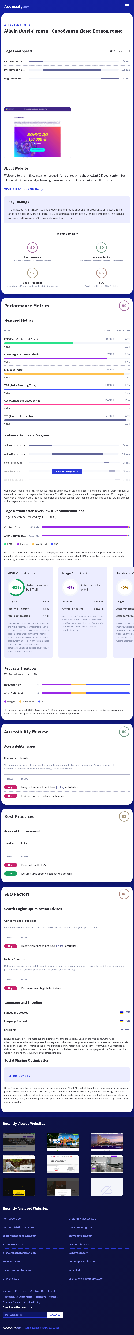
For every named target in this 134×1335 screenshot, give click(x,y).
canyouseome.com (80, 1235)
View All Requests (67, 471)
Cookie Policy (32, 1302)
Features (20, 1291)
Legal (51, 1291)
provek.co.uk (11, 1278)
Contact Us (37, 1291)
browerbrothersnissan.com (20, 1253)
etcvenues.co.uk (13, 1244)
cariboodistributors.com (18, 1227)
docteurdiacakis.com (82, 1244)
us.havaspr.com (78, 1253)
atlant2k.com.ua (17, 25)
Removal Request (47, 1296)
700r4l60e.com (12, 1261)
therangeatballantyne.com (19, 1235)
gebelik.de (75, 1270)
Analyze (55, 1314)
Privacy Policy (11, 1302)
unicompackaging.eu (82, 1261)
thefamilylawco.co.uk (82, 1218)
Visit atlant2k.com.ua (21, 189)
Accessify (16, 6)
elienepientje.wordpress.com (86, 1278)
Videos (7, 1291)
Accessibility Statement (17, 1296)
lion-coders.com (13, 1218)
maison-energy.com (81, 1227)
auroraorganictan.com (17, 1270)
